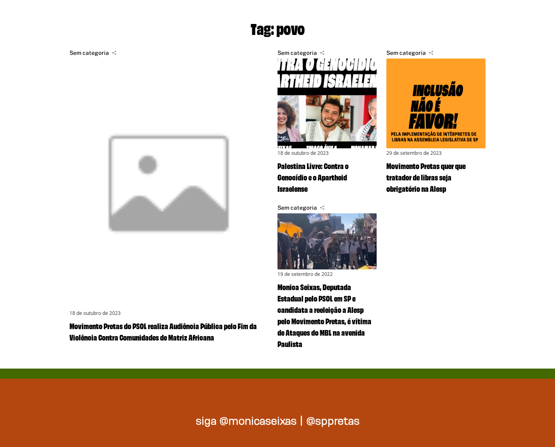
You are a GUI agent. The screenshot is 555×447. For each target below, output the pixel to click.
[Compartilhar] (114, 53)
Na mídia (503, 16)
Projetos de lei (322, 16)
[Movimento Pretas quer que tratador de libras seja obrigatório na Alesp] (436, 103)
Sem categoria (89, 53)
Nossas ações (420, 16)
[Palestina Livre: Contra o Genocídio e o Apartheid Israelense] (327, 103)
